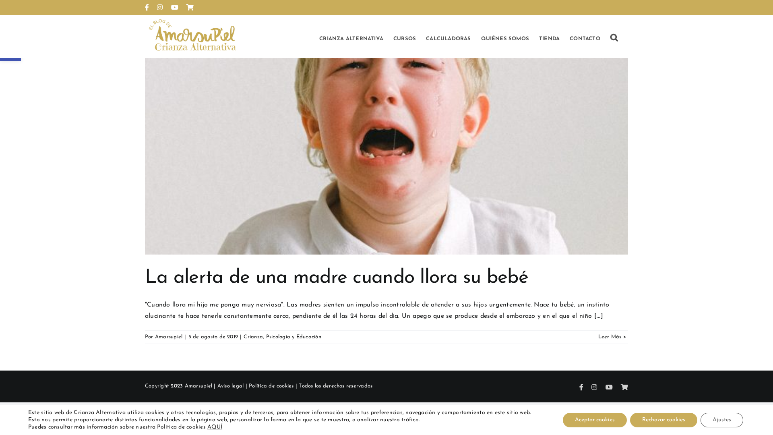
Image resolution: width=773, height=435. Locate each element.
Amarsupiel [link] (168, 337)
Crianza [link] (253, 337)
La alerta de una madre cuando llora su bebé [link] (336, 278)
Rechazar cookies (663, 420)
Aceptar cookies (595, 420)
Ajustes (722, 420)
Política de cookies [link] (271, 386)
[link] (147, 7)
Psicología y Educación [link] (293, 337)
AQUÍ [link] (214, 427)
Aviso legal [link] (230, 386)
